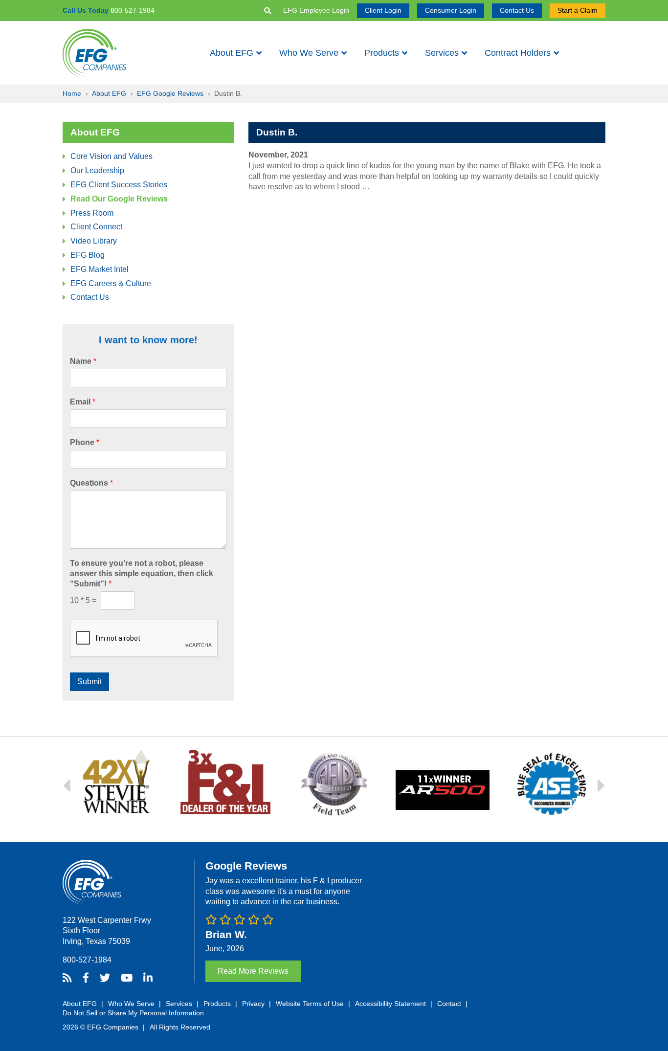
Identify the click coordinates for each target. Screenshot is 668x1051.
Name (83, 361)
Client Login (383, 10)
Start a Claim (577, 10)
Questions (91, 483)
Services (442, 53)
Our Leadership (97, 170)
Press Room (91, 213)
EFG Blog (87, 255)
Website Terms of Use (310, 1003)
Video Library (93, 241)
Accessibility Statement (390, 1003)
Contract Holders (518, 53)
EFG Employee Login (316, 10)
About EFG (231, 53)
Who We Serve (308, 53)
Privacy (253, 1003)
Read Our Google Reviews (119, 199)
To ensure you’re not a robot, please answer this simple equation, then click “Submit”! (141, 573)
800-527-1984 (87, 960)
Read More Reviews (253, 971)
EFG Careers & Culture (110, 283)
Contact (449, 1003)
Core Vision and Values (111, 156)
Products (381, 53)
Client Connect (96, 227)
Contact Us (517, 10)
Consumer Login (450, 10)
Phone (84, 442)
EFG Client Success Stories (118, 184)
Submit (89, 681)
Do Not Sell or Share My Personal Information (133, 1013)
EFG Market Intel (99, 269)
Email (82, 402)
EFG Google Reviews (170, 93)
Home (72, 93)
